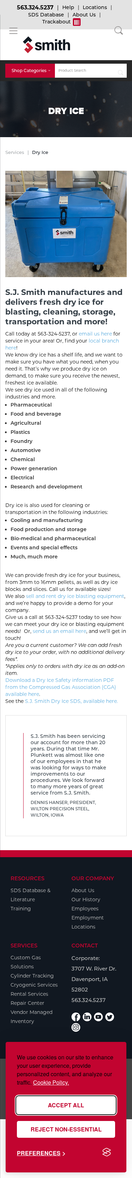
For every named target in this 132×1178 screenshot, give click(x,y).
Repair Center (27, 1003)
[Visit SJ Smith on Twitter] (109, 1017)
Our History (85, 899)
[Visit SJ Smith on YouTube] (98, 1017)
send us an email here (59, 631)
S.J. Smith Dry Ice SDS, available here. (71, 701)
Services (14, 152)
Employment (87, 918)
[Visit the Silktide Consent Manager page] (106, 1152)
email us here (95, 334)
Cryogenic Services (34, 985)
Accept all (66, 1105)
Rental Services (29, 994)
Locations (95, 7)
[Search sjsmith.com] (120, 71)
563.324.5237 (35, 7)
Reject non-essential (66, 1129)
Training (21, 908)
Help (68, 7)
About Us (84, 15)
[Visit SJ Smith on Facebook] (75, 1017)
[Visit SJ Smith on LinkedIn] (87, 1017)
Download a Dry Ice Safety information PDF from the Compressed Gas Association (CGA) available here (60, 687)
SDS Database (46, 15)
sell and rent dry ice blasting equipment (75, 596)
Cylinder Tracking (32, 976)
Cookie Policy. (51, 1082)
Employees (85, 908)
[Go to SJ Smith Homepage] (46, 44)
